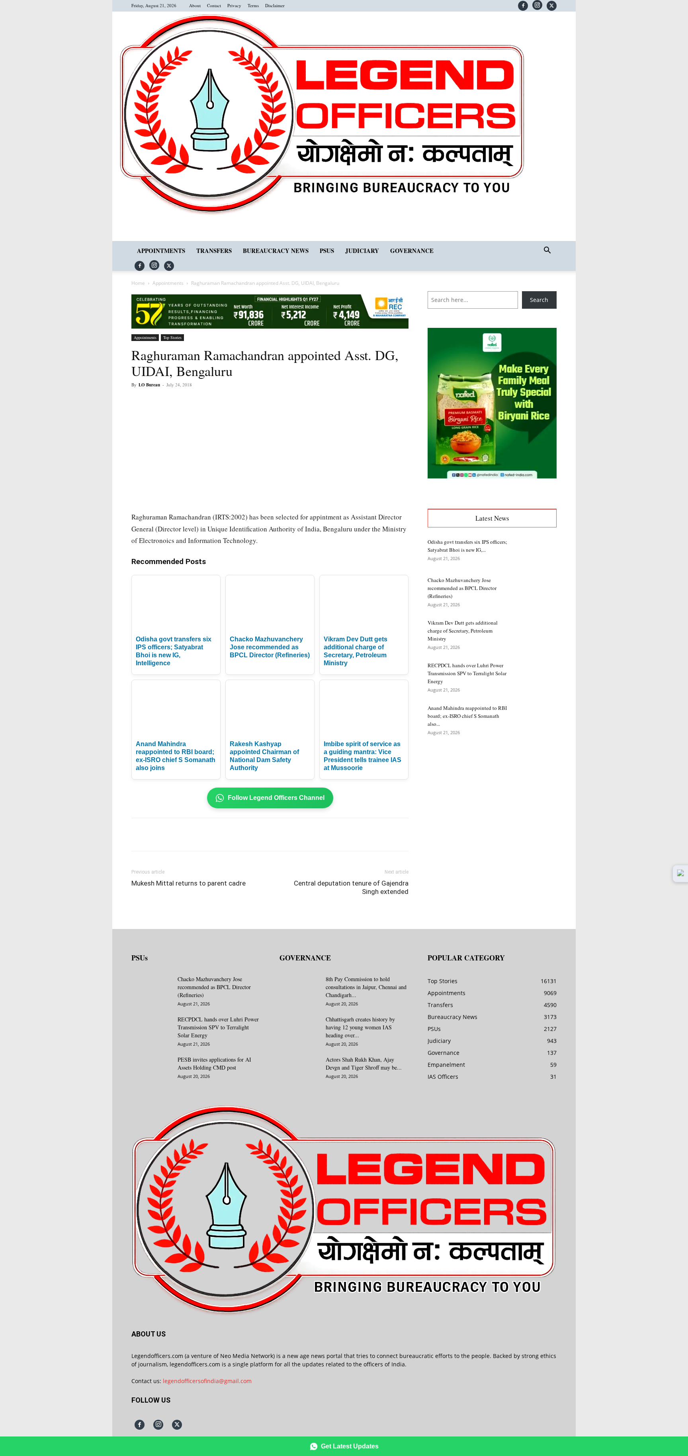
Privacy (234, 5)
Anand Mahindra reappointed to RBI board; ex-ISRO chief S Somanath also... (467, 715)
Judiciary (362, 250)
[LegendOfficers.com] (322, 214)
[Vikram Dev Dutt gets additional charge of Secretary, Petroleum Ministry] (537, 633)
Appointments (161, 250)
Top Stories (172, 337)
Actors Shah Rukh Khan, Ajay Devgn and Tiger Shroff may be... (364, 1063)
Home (138, 283)
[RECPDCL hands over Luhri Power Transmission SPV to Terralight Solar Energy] (537, 675)
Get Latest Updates (350, 1446)
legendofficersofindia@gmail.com (207, 1381)
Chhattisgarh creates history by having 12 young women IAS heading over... (360, 1027)
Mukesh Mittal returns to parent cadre (188, 883)
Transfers (214, 250)
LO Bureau (149, 385)
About (195, 5)
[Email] (260, 403)
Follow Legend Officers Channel (276, 797)
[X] (552, 6)
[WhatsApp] (223, 403)
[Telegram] (278, 403)
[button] (547, 251)
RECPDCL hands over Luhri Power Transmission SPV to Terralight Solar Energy (467, 673)
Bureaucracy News (276, 250)
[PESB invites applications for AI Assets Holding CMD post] (151, 1070)
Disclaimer (275, 5)
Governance (412, 250)
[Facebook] (523, 6)
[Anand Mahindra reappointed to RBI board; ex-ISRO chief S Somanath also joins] (537, 718)
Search (539, 300)
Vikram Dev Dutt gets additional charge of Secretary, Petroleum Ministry (463, 630)
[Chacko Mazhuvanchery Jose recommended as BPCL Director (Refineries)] (537, 590)
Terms (253, 5)
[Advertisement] (492, 805)
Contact (214, 5)
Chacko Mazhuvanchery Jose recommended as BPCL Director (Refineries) (270, 647)
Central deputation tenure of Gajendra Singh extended (351, 887)
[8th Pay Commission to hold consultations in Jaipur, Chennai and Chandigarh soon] (299, 989)
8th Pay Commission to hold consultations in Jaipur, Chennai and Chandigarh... (366, 987)
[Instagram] (537, 5)
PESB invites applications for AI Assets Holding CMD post (214, 1063)
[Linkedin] (241, 403)
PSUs (327, 250)
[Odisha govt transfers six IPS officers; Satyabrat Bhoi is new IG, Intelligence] (537, 552)
